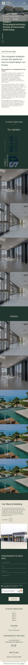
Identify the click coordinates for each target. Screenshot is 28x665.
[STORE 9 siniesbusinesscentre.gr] (14, 389)
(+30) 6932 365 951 (14, 640)
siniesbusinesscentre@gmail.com (14, 642)
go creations (22, 663)
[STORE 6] (14, 492)
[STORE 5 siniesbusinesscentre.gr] (14, 168)
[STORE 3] (14, 237)
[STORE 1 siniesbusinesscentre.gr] (14, 306)
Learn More (5, 519)
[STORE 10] (14, 355)
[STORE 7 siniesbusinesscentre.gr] (14, 458)
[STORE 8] (14, 423)
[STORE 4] (14, 202)
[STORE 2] (14, 271)
